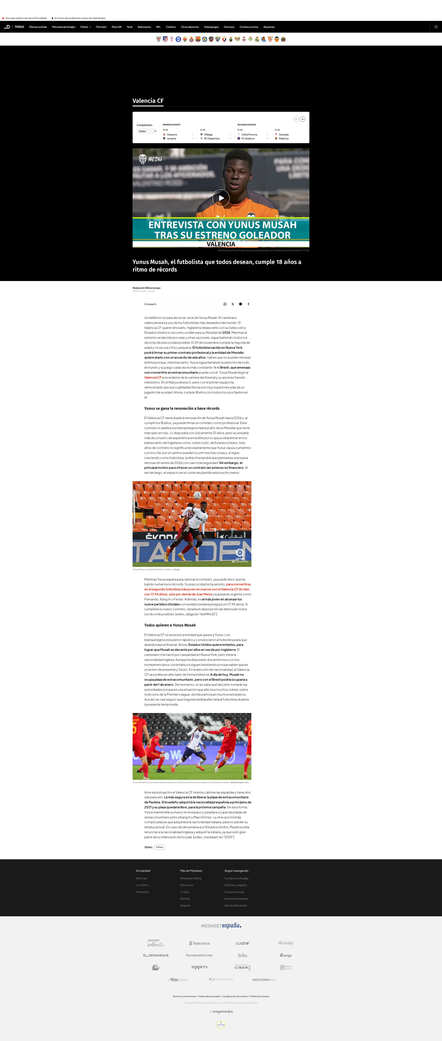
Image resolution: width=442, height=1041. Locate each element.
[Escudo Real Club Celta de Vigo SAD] (172, 39)
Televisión (142, 892)
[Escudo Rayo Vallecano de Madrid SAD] (237, 39)
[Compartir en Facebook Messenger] (241, 304)
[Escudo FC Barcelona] (198, 39)
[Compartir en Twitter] (233, 304)
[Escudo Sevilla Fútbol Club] (270, 39)
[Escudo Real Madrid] (257, 39)
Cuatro (184, 892)
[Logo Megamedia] (223, 1011)
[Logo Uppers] (199, 967)
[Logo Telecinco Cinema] (243, 967)
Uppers (185, 905)
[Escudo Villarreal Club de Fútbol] (283, 39)
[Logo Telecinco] (199, 943)
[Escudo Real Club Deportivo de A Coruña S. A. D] (244, 39)
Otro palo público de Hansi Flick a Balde (26, 18)
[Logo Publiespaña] (221, 979)
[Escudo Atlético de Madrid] (165, 39)
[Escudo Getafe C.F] (205, 39)
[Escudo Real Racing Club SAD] (231, 39)
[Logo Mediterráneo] (264, 979)
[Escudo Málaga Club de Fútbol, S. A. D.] (218, 39)
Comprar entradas (236, 878)
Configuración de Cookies (235, 996)
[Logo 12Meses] (286, 967)
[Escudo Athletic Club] (159, 39)
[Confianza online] (221, 1028)
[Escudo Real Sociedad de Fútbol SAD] (264, 39)
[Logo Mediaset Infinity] (156, 943)
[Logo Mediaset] (221, 928)
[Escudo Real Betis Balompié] (250, 39)
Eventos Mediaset (236, 898)
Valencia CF (148, 100)
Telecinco (186, 885)
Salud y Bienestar (235, 905)
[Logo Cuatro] (243, 943)
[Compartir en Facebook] (248, 304)
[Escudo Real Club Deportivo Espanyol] (191, 39)
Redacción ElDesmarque (147, 288)
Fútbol (19, 26)
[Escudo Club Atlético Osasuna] (224, 39)
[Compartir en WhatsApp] (225, 304)
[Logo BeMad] (156, 967)
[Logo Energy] (286, 955)
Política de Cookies (259, 996)
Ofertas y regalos (235, 885)
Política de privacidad (209, 996)
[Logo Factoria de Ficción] (199, 955)
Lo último (142, 885)
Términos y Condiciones (184, 996)
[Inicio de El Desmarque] (7, 26)
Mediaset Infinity (191, 878)
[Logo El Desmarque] (156, 955)
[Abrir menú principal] (436, 26)
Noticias (141, 878)
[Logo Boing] (242, 955)
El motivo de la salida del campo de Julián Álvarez (80, 18)
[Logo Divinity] (286, 943)
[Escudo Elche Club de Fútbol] (185, 39)
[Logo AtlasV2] (178, 979)
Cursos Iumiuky (234, 892)
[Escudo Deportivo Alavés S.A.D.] (178, 39)
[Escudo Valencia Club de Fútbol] (277, 39)
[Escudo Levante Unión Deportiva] (211, 39)
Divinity (185, 898)
